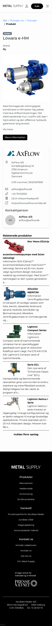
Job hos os (26, 556)
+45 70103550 (19, 193)
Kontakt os (26, 550)
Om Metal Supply (26, 561)
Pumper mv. (17, 20)
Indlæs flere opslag (26, 434)
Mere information (15, 137)
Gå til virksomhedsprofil (25, 198)
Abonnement (26, 483)
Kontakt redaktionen (26, 545)
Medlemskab (26, 488)
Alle (5, 20)
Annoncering (26, 494)
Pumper (32, 20)
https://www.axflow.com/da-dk (28, 203)
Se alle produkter (26, 499)
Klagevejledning (26, 525)
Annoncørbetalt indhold (26, 530)
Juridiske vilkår (26, 519)
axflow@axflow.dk (21, 189)
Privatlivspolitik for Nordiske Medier (26, 514)
